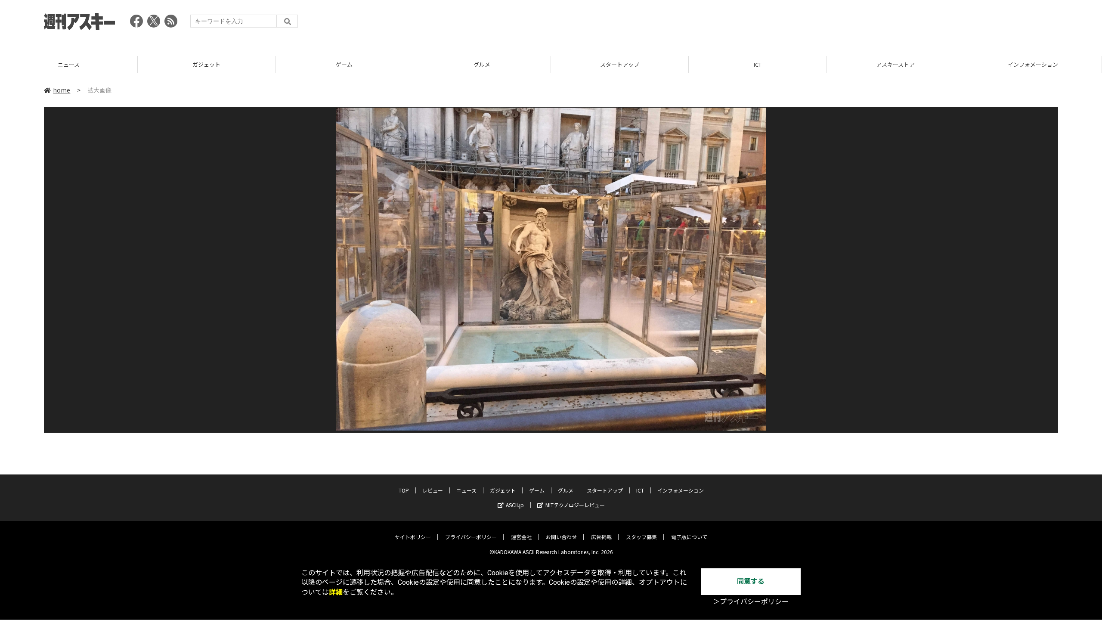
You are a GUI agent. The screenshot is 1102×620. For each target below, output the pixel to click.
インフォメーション (895, 64)
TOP (1033, 64)
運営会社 (521, 536)
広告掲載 (601, 536)
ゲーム (206, 64)
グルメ (344, 64)
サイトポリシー (413, 536)
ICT (620, 64)
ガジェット (69, 64)
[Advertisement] (901, 23)
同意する (751, 581)
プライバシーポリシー (471, 536)
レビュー (432, 490)
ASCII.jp (515, 504)
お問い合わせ (561, 536)
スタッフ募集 (641, 536)
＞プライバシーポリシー (751, 602)
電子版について (689, 536)
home (61, 90)
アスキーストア (757, 64)
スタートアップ (481, 64)
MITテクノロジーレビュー (575, 504)
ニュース (466, 490)
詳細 (336, 592)
